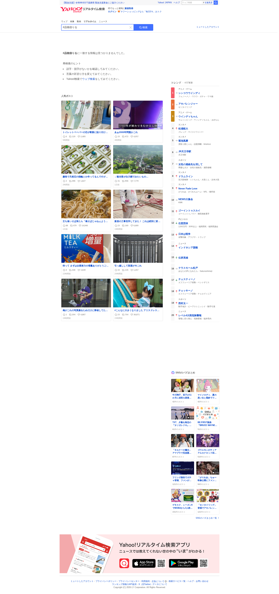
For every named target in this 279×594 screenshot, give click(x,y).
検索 (145, 27)
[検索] (216, 2)
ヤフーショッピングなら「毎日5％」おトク (141, 11)
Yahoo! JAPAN (165, 2)
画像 (72, 21)
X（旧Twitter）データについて (153, 584)
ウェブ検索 (88, 79)
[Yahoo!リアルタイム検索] (83, 8)
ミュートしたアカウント (207, 27)
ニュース (103, 21)
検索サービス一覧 (177, 581)
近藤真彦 (208, 2)
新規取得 (129, 8)
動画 (79, 21)
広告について (158, 581)
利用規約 (145, 581)
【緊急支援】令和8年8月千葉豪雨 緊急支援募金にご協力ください (93, 2)
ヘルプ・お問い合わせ (197, 581)
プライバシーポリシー (106, 581)
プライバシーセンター (129, 581)
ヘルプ (177, 2)
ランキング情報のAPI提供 (124, 584)
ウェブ (64, 21)
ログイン (112, 11)
